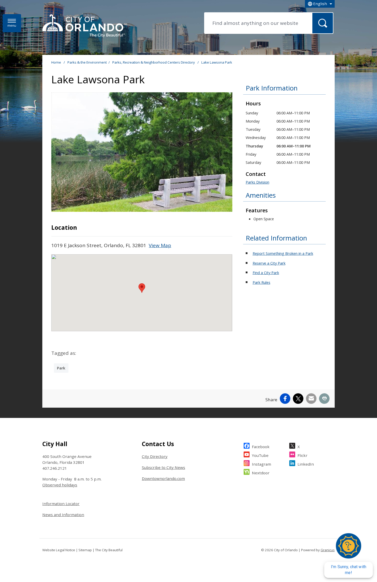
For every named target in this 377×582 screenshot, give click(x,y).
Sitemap (85, 550)
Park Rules (261, 282)
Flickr (302, 455)
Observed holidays (59, 484)
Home (56, 62)
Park (61, 367)
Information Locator (61, 503)
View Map (160, 245)
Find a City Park (266, 272)
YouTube (260, 455)
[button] (141, 288)
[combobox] (320, 4)
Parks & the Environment (87, 62)
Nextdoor (261, 472)
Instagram (261, 464)
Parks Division (257, 182)
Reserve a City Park (269, 263)
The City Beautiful (109, 550)
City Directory (154, 456)
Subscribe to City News (163, 467)
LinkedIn (305, 464)
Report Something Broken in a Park (283, 253)
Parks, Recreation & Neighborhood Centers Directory (154, 62)
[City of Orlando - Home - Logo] (84, 26)
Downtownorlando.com (163, 478)
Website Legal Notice (58, 550)
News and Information (63, 514)
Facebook (261, 446)
